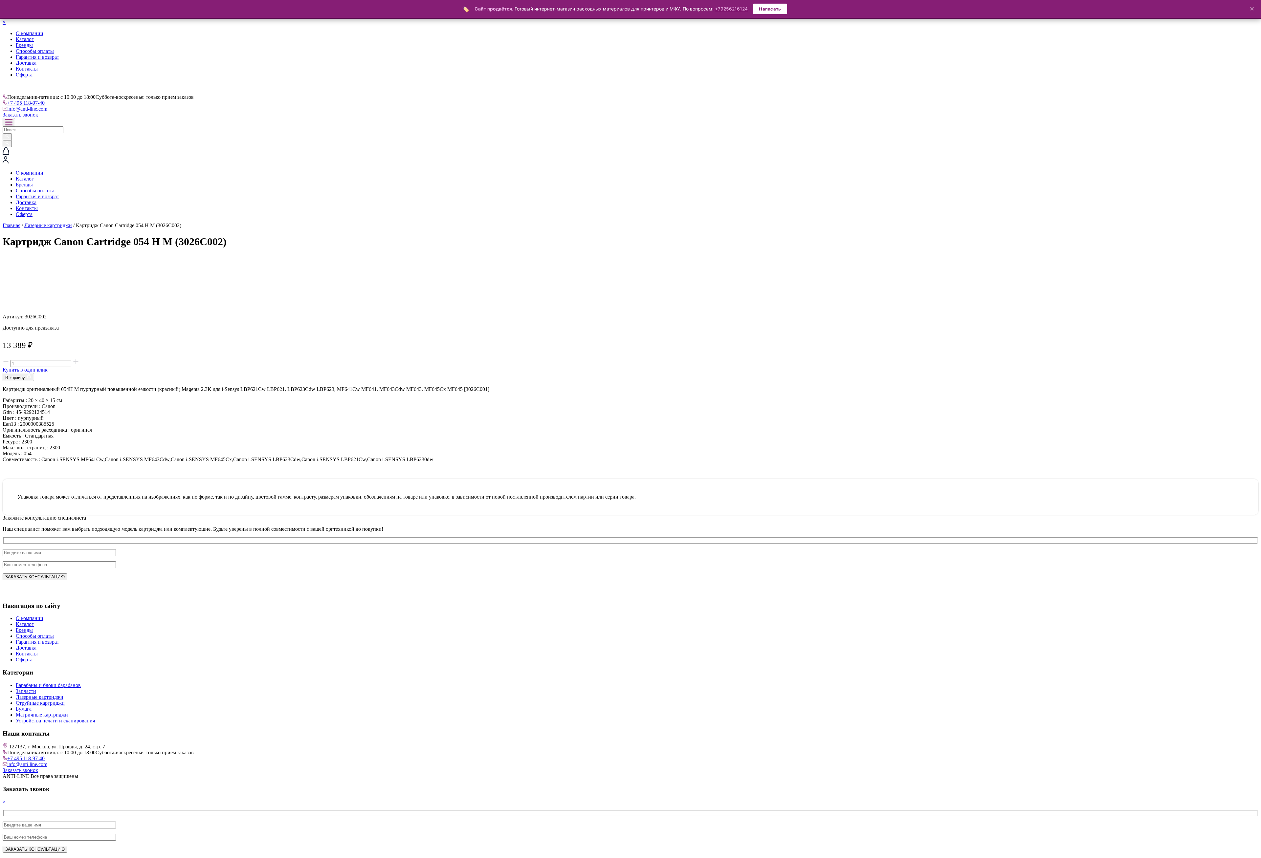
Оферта (24, 74)
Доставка (26, 63)
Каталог (25, 39)
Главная (11, 225)
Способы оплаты (35, 51)
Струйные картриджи (40, 703)
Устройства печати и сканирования (55, 720)
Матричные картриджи (42, 715)
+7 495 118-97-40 (26, 103)
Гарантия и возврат (37, 57)
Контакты (27, 69)
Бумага (24, 709)
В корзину (15, 377)
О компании (29, 33)
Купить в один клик (25, 370)
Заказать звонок (20, 115)
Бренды (24, 45)
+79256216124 (731, 8)
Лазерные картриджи (48, 225)
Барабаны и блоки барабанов (48, 685)
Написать (770, 8)
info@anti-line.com (27, 109)
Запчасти (26, 691)
